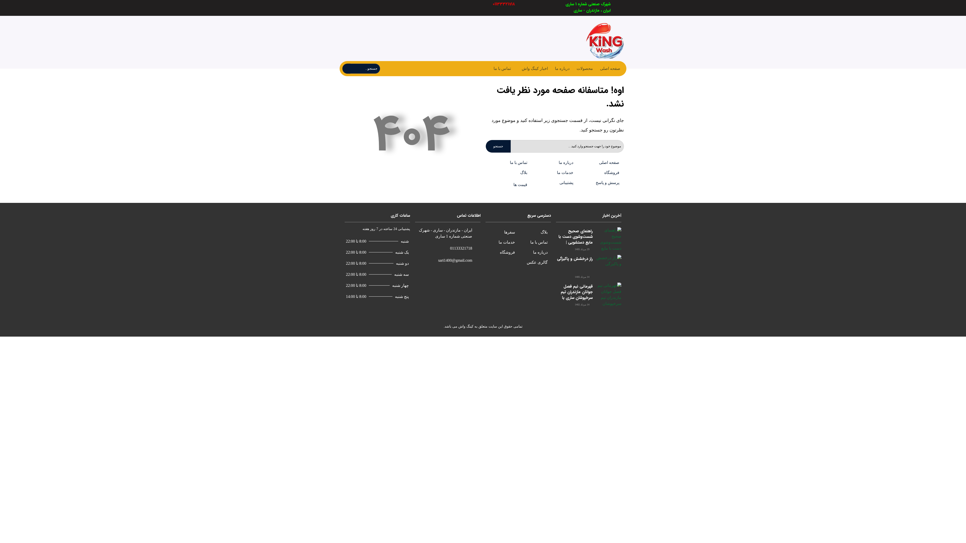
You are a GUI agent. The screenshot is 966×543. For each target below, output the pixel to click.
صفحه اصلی (610, 68)
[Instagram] (377, 8)
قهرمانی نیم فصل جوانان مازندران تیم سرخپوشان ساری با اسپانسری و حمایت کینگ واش (577, 297)
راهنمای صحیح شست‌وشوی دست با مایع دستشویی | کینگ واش (575, 239)
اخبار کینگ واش (535, 68)
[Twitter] (401, 8)
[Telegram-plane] (389, 8)
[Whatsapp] (365, 8)
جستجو (498, 146)
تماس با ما (502, 68)
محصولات (585, 68)
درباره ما (562, 68)
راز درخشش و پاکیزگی (575, 259)
